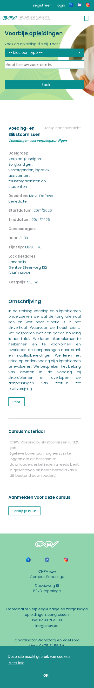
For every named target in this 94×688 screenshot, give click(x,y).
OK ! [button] (47, 675)
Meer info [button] (16, 663)
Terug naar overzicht (62, 127)
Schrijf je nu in (24, 510)
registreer (41, 5)
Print (16, 401)
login (60, 5)
